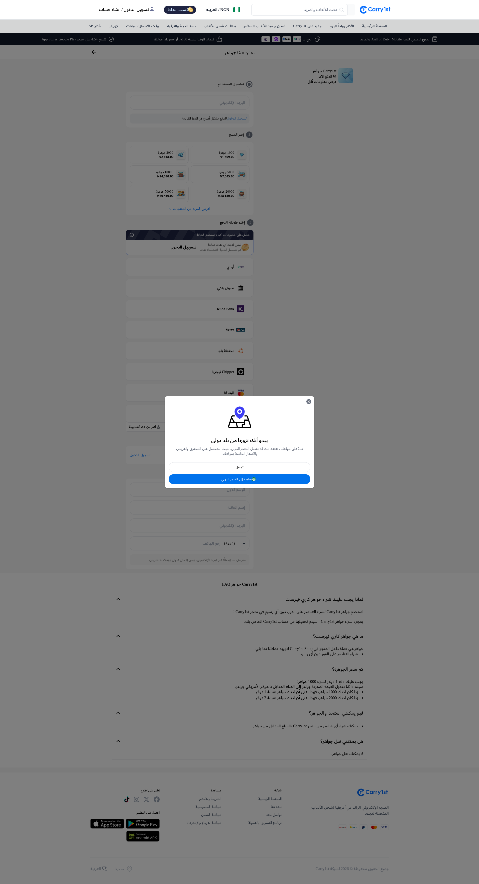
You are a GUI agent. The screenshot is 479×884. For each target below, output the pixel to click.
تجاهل (239, 467)
